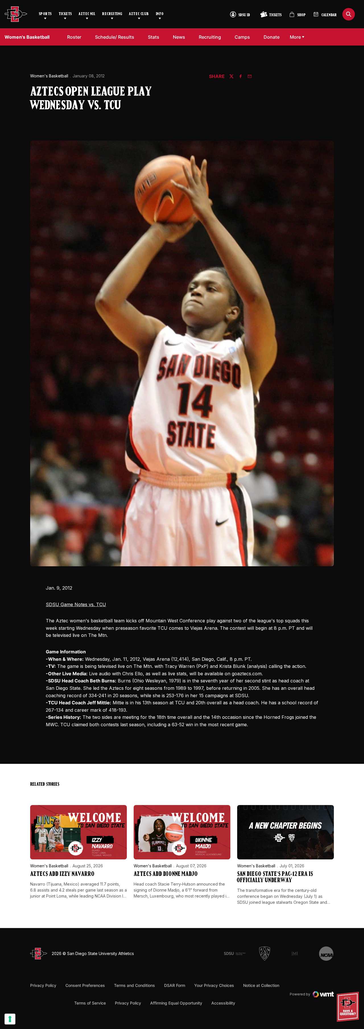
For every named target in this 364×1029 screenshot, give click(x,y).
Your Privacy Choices (214, 985)
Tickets (65, 14)
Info (160, 14)
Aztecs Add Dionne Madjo (166, 874)
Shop (297, 16)
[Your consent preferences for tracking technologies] (10, 1019)
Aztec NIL (86, 14)
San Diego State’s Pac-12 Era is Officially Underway (275, 877)
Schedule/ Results (114, 37)
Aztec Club (139, 14)
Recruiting (112, 14)
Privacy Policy (43, 985)
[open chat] (349, 1007)
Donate (272, 37)
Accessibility (223, 1002)
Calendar (329, 15)
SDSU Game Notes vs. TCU (76, 604)
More (295, 37)
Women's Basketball (49, 75)
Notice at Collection (261, 985)
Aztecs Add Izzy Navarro (62, 874)
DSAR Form (174, 985)
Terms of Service (90, 1002)
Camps (242, 37)
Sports (45, 14)
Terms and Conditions (134, 985)
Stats (153, 37)
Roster (74, 37)
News (179, 37)
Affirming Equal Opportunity (176, 1003)
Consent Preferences (85, 985)
